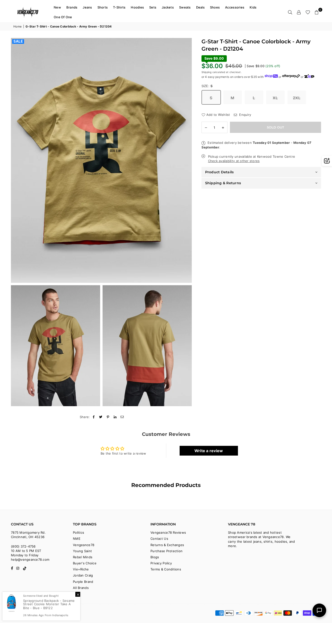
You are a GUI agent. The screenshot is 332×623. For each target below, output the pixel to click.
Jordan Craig (83, 575)
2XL (296, 97)
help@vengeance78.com (30, 559)
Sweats (185, 7)
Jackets (168, 7)
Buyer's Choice (84, 563)
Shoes (215, 7)
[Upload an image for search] (327, 161)
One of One (63, 17)
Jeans (87, 7)
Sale (18, 41)
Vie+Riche (81, 569)
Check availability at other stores (234, 161)
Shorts (102, 7)
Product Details (219, 172)
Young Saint (82, 551)
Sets (152, 7)
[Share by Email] (122, 417)
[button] (316, 12)
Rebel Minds (82, 557)
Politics (78, 532)
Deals (200, 7)
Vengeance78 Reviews (168, 532)
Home (17, 26)
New (57, 7)
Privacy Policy (161, 563)
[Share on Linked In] (115, 417)
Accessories (234, 7)
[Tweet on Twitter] (101, 417)
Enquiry (244, 115)
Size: (207, 86)
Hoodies (137, 7)
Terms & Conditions (165, 569)
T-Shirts (119, 7)
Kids (253, 7)
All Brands (81, 588)
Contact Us (159, 539)
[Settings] (299, 12)
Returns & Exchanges (167, 545)
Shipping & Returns (223, 183)
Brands (72, 7)
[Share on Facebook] (94, 417)
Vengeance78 (83, 545)
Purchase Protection (166, 551)
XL (275, 97)
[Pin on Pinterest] (108, 417)
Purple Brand (83, 582)
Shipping (206, 72)
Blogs (154, 557)
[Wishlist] (307, 12)
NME (76, 539)
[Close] (77, 594)
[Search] (290, 12)
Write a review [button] (208, 450)
